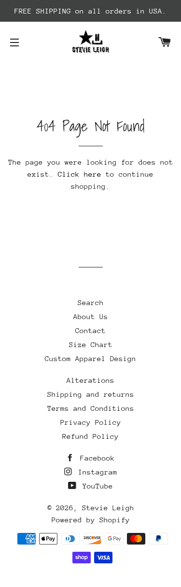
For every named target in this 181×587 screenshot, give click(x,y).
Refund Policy (90, 436)
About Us (90, 316)
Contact (90, 330)
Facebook (95, 458)
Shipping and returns (90, 394)
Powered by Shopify (91, 520)
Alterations (90, 380)
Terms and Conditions (90, 408)
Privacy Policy (90, 422)
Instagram (95, 472)
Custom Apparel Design (90, 358)
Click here (79, 174)
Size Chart (90, 344)
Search (91, 302)
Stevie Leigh (108, 507)
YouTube (95, 486)
